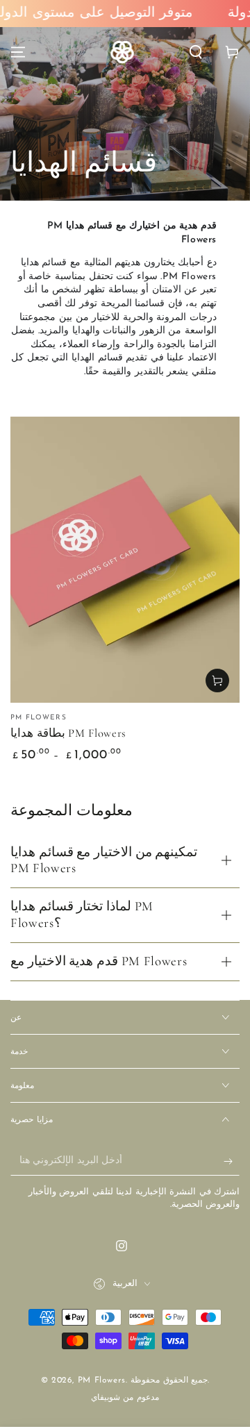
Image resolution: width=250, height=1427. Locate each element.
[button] (196, 52)
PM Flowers (102, 1380)
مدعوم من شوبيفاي (125, 1398)
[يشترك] (232, 1161)
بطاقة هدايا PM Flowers (68, 733)
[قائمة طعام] (18, 52)
